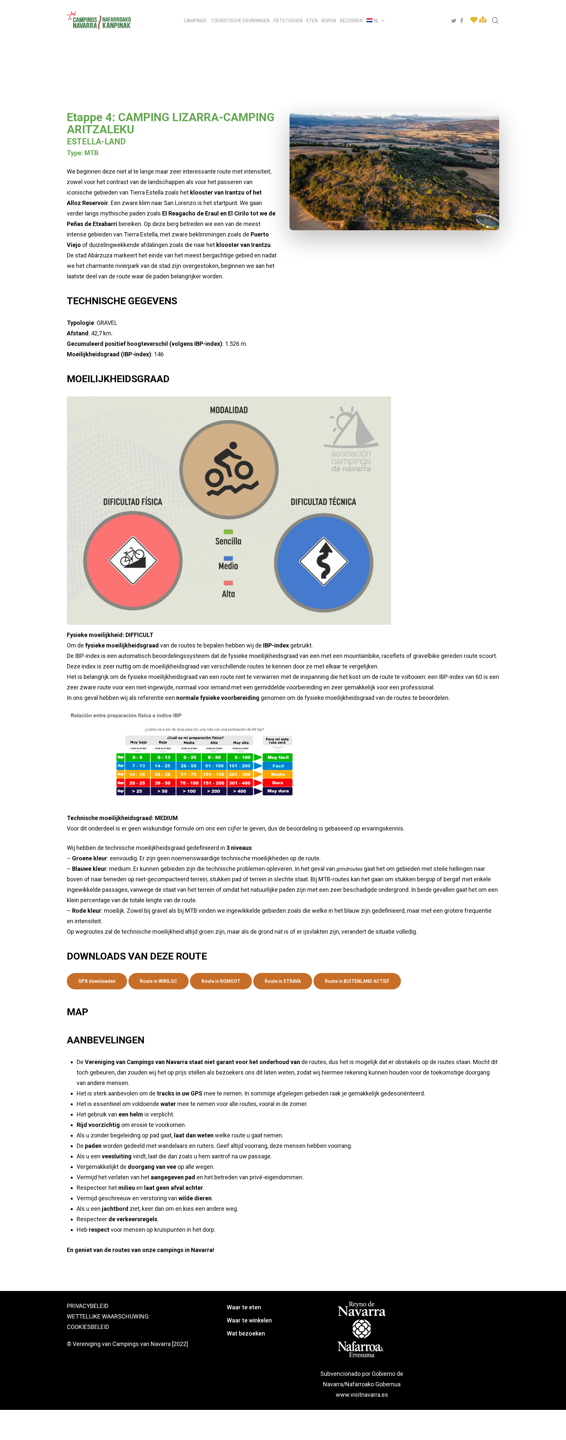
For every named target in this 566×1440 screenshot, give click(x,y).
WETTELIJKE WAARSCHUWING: (108, 1316)
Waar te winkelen (249, 1320)
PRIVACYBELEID (87, 1305)
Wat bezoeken (246, 1333)
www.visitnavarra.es (362, 1394)
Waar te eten (244, 1307)
